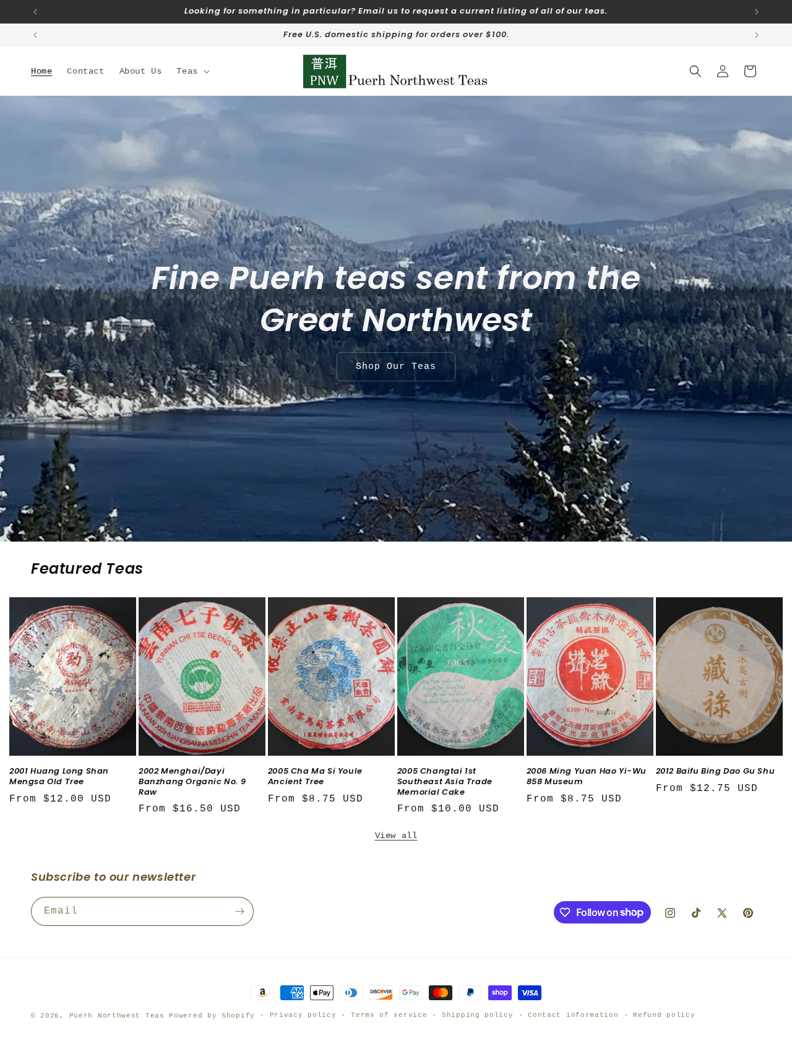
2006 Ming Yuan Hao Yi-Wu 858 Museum (587, 776)
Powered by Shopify (212, 1015)
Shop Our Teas (396, 366)
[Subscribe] (239, 911)
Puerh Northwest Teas (117, 1015)
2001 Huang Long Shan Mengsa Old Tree (59, 776)
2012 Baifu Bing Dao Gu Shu (715, 771)
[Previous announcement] (35, 12)
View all (396, 836)
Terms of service (389, 1015)
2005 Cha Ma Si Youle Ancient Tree (315, 776)
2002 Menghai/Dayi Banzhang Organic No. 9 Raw (192, 782)
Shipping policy (478, 1015)
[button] (191, 71)
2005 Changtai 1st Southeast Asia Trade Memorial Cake (445, 782)
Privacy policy (303, 1015)
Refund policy (664, 1015)
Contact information (573, 1015)
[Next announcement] (756, 12)
